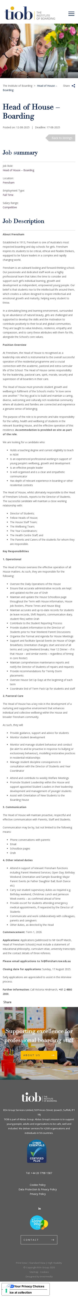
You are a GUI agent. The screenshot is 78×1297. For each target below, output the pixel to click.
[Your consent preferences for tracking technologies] (6, 1290)
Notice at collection (18, 1292)
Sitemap (33, 1272)
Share (66, 85)
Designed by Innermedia (39, 1276)
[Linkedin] (39, 1208)
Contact (31, 1239)
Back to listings (62, 138)
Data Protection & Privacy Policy (38, 1189)
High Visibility (55, 1262)
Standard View (37, 1262)
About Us (31, 1055)
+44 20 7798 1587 (41, 1173)
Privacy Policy (38, 1194)
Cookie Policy (38, 1185)
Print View (21, 1262)
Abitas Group (27, 1119)
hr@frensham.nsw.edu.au (56, 961)
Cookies (44, 1272)
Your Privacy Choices (29, 1286)
